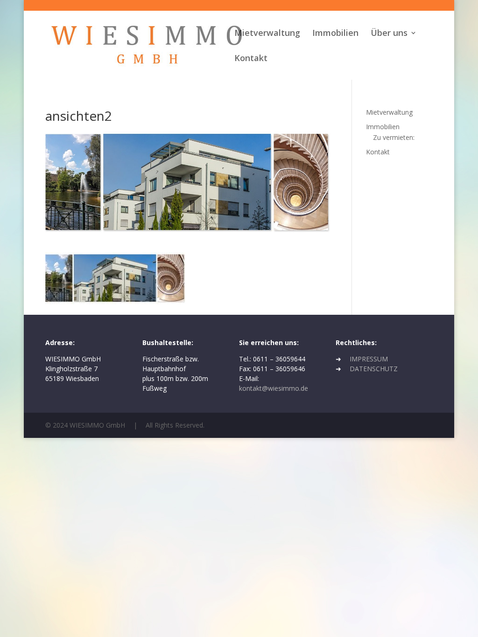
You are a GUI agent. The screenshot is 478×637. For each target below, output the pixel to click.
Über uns (389, 33)
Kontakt (250, 59)
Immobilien (335, 33)
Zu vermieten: (394, 137)
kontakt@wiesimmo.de (273, 388)
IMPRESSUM (369, 358)
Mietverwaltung (267, 33)
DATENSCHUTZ (374, 368)
